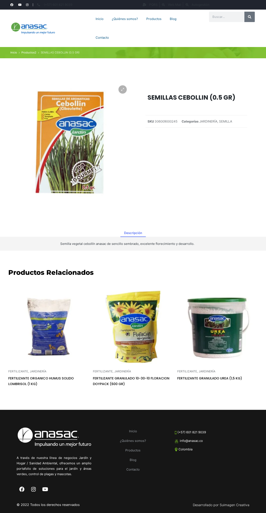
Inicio (99, 19)
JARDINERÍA (208, 121)
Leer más (48, 366)
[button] (122, 89)
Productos (153, 19)
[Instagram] (33, 489)
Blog (173, 19)
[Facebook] (22, 489)
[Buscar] (249, 17)
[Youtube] (45, 489)
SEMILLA (225, 121)
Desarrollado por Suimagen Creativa (221, 505)
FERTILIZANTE (18, 371)
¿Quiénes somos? (125, 19)
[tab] (133, 233)
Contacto (102, 38)
